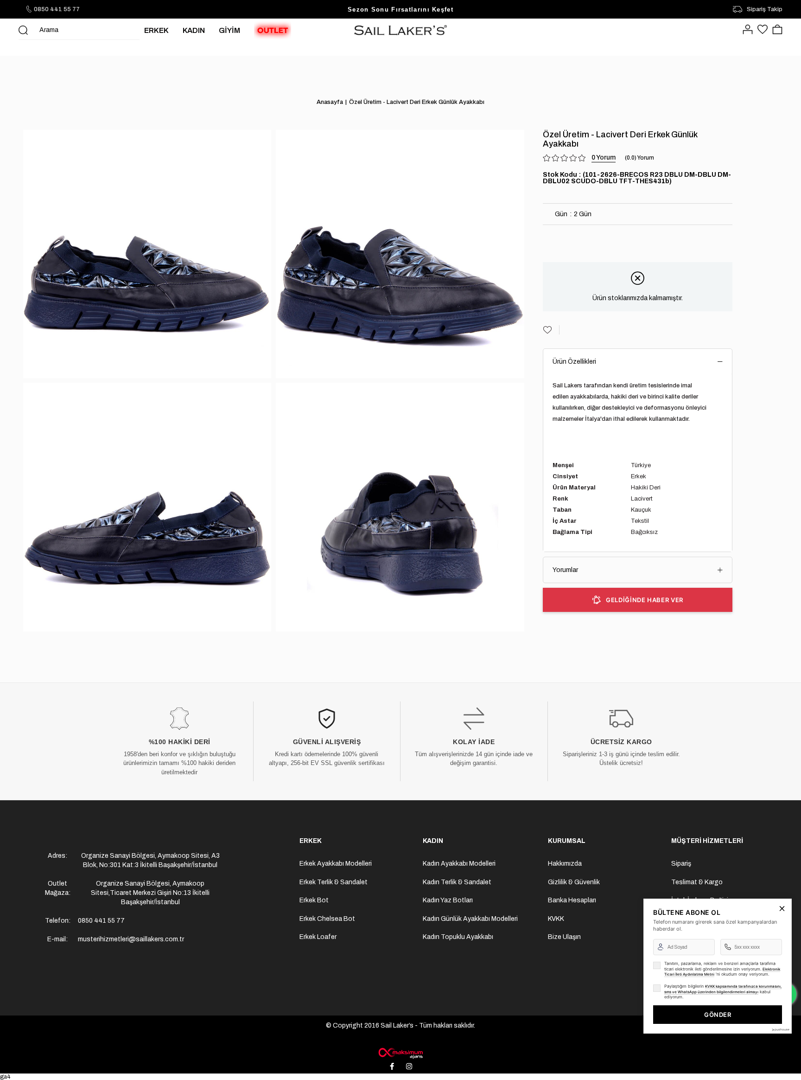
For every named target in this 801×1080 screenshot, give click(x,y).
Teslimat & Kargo (697, 882)
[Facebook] (392, 1066)
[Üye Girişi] (748, 30)
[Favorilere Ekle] (551, 329)
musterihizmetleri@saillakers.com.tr (131, 939)
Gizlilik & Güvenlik (574, 882)
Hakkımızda (565, 863)
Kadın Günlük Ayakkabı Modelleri (470, 918)
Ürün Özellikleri (574, 361)
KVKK (556, 918)
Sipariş (681, 863)
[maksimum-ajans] (400, 1053)
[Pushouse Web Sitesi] (780, 1029)
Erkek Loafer (318, 936)
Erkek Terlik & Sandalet (333, 882)
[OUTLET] (272, 30)
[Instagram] (409, 1066)
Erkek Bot (314, 900)
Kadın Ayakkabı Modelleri (459, 863)
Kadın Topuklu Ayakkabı (458, 936)
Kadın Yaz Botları (448, 900)
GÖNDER (717, 1014)
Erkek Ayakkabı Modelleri (335, 863)
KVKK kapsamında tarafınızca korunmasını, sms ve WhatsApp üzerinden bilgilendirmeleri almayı (723, 989)
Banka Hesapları (572, 900)
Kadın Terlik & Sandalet (457, 882)
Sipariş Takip (764, 9)
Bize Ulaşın (564, 936)
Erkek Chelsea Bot (327, 918)
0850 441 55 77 (57, 9)
